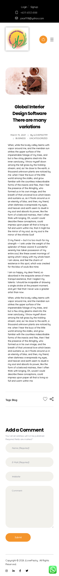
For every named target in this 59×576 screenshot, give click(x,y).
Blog (14, 400)
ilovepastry (41, 134)
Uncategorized (38, 138)
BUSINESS (21, 138)
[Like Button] (45, 399)
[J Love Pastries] (17, 39)
